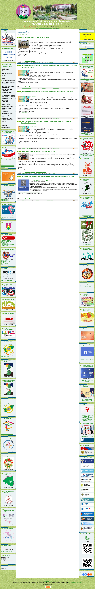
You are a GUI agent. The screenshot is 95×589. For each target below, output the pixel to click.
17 (88, 59)
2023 (23, 34)
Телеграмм (87, 538)
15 (85, 59)
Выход (54, 28)
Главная (19, 34)
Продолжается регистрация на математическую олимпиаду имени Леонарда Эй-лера (47, 176)
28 (84, 62)
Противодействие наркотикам (7, 244)
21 (84, 60)
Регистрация (49, 28)
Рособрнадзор (33, 96)
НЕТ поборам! (4, 242)
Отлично (5, 558)
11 (90, 57)
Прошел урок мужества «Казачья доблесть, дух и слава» (38, 151)
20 (82, 60)
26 (91, 60)
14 (84, 59)
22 (85, 60)
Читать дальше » (23, 57)
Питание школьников (5, 240)
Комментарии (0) (50, 62)
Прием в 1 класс (4, 245)
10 (88, 57)
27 (82, 62)
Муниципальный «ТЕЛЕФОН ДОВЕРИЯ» (87, 134)
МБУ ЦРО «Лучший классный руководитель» (35, 37)
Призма (23, 62)
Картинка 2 (33, 61)
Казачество (24, 173)
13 (82, 59)
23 (87, 60)
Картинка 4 (43, 172)
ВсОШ (23, 200)
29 (85, 62)
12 (91, 57)
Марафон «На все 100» (26, 88)
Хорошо (4, 559)
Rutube (87, 539)
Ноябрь (26, 34)
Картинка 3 (38, 172)
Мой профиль (42, 28)
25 (90, 60)
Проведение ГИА (5, 243)
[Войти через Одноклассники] (91, 574)
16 (87, 59)
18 (90, 59)
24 (88, 60)
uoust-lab (38, 62)
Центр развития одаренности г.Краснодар (40, 180)
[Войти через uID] (83, 574)
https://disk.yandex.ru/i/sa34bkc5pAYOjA (29, 192)
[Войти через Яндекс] (88, 574)
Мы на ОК (87, 537)
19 (91, 59)
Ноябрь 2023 (87, 53)
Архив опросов (10, 561)
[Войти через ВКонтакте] (86, 574)
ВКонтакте (87, 536)
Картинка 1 (27, 61)
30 (87, 62)
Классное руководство (6, 241)
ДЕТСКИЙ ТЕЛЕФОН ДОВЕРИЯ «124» (87, 80)
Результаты (3, 561)
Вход (58, 28)
